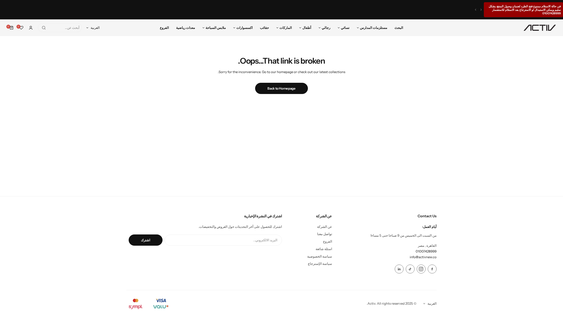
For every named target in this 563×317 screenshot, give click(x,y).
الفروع (327, 241)
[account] (31, 28)
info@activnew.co (423, 257)
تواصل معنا (324, 234)
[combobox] (60, 27)
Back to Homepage (281, 88)
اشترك (145, 240)
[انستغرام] (421, 269)
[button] (481, 9)
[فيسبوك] (432, 269)
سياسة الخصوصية (319, 256)
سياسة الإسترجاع (320, 264)
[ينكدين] (399, 269)
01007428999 (426, 251)
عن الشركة (324, 227)
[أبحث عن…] (44, 27)
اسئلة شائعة (324, 249)
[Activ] (539, 27)
